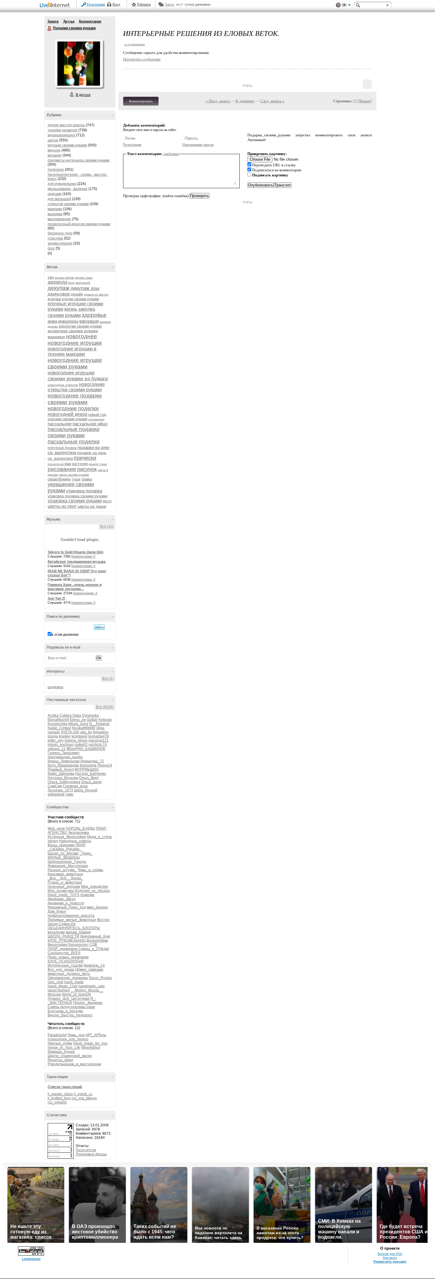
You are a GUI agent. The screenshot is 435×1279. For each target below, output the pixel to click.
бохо (71, 282)
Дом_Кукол (57, 911)
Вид (346, 6)
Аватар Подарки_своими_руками (79, 63)
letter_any (56, 740)
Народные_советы (75, 841)
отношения (96, 419)
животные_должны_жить (69, 974)
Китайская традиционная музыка (77, 562)
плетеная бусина (62, 448)
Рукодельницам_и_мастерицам (74, 1064)
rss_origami (57, 1102)
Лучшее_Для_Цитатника (68, 999)
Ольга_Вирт (89, 778)
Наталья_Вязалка (63, 778)
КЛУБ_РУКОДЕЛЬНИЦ (67, 940)
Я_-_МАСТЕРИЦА (72, 1001)
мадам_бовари (78, 932)
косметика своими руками (73, 330)
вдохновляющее (61, 135)
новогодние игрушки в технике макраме (72, 351)
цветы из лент (62, 506)
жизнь (70, 309)
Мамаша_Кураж (61, 1052)
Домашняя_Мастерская (68, 866)
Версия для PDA (390, 1254)
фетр (107, 501)
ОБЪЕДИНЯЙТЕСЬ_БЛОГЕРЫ (74, 928)
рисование (62, 469)
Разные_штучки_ (62, 870)
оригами (55, 194)
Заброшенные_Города (67, 862)
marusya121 (98, 740)
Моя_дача (56, 828)
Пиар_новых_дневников (68, 957)
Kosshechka (57, 724)
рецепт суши (98, 464)
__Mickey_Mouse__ (87, 990)
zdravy (53, 841)
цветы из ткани (92, 506)
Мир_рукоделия (94, 886)
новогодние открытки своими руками (76, 387)
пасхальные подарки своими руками (73, 432)
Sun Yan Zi (56, 598)
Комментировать (141, 101)
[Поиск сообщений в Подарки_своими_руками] (99, 627)
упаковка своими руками (75, 500)
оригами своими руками (67, 419)
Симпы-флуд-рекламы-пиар (71, 1007)
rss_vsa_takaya (84, 1098)
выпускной (83, 282)
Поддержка (338, 5)
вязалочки (56, 932)
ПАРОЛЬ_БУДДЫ (80, 828)
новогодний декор (67, 414)
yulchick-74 (97, 745)
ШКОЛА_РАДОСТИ (63, 936)
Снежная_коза (75, 786)
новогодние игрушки (75, 343)
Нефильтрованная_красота (71, 916)
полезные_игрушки (64, 886)
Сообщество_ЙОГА (64, 953)
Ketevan (105, 720)
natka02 (81, 745)
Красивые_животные (65, 874)
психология (56, 464)
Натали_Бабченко (90, 774)
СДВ (93, 945)
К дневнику (245, 101)
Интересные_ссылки (65, 965)
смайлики (171, 153)
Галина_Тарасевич (63, 753)
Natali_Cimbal (59, 728)
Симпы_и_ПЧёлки (93, 949)
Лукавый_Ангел (61, 769)
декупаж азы (84, 288)
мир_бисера (97, 907)
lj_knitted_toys (59, 1098)
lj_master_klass (60, 1094)
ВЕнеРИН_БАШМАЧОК (86, 749)
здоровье (94, 315)
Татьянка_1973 (60, 790)
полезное (56, 169)
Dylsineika (90, 715)
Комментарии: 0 (83, 556)
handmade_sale (91, 986)
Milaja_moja (78, 724)
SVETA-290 (70, 732)
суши (76, 479)
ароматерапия (60, 243)
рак (68, 463)
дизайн (77, 294)
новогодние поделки (73, 408)
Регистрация (96, 4)
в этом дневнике (65, 635)
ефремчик (56, 794)
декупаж (59, 288)
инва (52, 321)
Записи (53, 21)
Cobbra (65, 715)
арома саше (84, 277)
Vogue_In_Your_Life (64, 1047)
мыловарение (59, 219)
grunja (53, 736)
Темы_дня (76, 1035)
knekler (65, 736)
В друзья (83, 95)
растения (80, 464)
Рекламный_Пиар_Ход (67, 907)
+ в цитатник (134, 44)
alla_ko (86, 732)
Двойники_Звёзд (61, 899)
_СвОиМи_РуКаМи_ (64, 849)
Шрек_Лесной (85, 790)
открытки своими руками (68, 204)
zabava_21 (57, 749)
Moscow (54, 994)
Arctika (53, 715)
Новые (365, 101)
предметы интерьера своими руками (78, 160)
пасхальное (60, 423)
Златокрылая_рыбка (65, 757)
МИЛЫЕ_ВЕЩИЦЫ (64, 857)
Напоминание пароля (198, 145)
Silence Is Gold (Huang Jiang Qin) (75, 552)
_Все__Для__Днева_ (65, 878)
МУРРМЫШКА (87, 769)
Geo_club (55, 982)
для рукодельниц (62, 184)
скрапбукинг (59, 479)
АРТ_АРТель (96, 1035)
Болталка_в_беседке (65, 1011)
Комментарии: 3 (85, 593)
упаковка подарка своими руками (77, 496)
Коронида (88, 765)
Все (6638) (105, 707)
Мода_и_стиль (99, 837)
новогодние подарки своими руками (75, 398)
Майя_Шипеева (61, 774)
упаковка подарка (84, 490)
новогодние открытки (63, 385)
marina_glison (76, 740)
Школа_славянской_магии (70, 1056)
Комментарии (90, 21)
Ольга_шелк (91, 782)
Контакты (390, 1257)
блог (51, 248)
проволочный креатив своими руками (79, 224)
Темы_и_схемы (90, 870)
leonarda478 (98, 736)
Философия (57, 945)
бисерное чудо (60, 233)
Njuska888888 (83, 728)
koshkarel (79, 736)
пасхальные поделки (73, 442)
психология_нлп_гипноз (68, 1039)
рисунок (87, 469)
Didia (76, 715)
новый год (97, 414)
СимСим (55, 786)
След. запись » (272, 101)
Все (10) (107, 526)
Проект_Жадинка (87, 1003)
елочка (54, 298)
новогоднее (81, 336)
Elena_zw (78, 720)
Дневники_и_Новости (66, 903)
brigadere (101, 732)
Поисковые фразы (91, 1154)
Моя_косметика (61, 891)
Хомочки (87, 895)
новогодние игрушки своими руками (75, 363)
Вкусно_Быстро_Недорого (70, 1015)
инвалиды (68, 321)
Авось (169, 4)
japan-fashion (59, 990)
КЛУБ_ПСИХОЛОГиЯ (65, 961)
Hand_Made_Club (63, 986)
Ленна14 (104, 765)
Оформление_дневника (68, 978)
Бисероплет (78, 945)
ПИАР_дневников (62, 949)
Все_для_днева (61, 969)
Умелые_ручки (60, 1043)
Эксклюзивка (78, 833)
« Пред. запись (218, 101)
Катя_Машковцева (63, 765)
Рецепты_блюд (60, 1060)
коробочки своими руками (80, 326)
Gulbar (92, 720)
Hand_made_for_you (90, 1043)
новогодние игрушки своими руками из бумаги (78, 375)
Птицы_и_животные (65, 882)
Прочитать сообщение (142, 59)
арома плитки (64, 277)
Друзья (69, 21)
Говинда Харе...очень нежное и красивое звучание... (75, 587)
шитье (53, 140)
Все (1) (108, 678)
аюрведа (57, 282)
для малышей (59, 199)
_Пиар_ (86, 853)
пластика (55, 238)
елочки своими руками (80, 299)
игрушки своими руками (67, 145)
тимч (69, 794)
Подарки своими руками (49, 28)
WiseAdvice (90, 1047)
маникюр (56, 336)
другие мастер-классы (66, 125)
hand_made (74, 982)
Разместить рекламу (389, 1261)
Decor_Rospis (100, 978)
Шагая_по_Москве (63, 853)
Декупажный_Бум (95, 936)
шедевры (55, 687)
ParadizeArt (57, 1035)
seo (51, 277)
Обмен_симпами (89, 969)
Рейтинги (144, 4)
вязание (55, 155)
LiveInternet (56, 5)
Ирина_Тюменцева (64, 761)
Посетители (86, 1150)
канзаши (89, 321)
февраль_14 (94, 965)
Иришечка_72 (92, 761)
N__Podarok (99, 724)
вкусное (54, 150)
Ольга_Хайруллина (64, 782)
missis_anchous (61, 745)
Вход (116, 4)
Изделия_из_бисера (92, 891)
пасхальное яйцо (89, 423)
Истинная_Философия (67, 837)
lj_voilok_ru (83, 1094)
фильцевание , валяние (68, 189)
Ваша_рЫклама (61, 845)
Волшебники (97, 940)
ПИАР (80, 845)
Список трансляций (65, 1087)
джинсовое (59, 293)
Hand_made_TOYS (63, 895)
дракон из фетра (96, 294)
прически (85, 458)
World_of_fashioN (76, 994)
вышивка (55, 214)
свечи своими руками (74, 474)
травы (86, 479)
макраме (55, 209)
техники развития (63, 130)
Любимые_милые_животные (72, 920)
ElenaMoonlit (58, 720)
